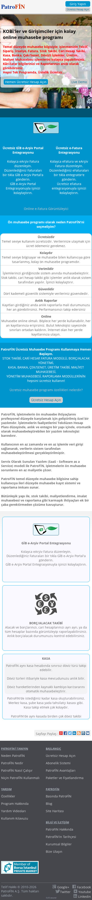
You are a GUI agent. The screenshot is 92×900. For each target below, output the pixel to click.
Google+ (63, 887)
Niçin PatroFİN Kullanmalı (20, 778)
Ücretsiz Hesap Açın (78, 9)
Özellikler (8, 796)
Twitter (65, 892)
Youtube (84, 892)
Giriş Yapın (78, 4)
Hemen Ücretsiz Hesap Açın (25, 82)
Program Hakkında (15, 803)
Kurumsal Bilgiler (59, 844)
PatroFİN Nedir (12, 763)
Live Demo (79, 82)
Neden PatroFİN (13, 756)
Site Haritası (55, 811)
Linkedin (84, 896)
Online (46, 209)
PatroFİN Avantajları (60, 770)
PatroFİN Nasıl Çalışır (17, 770)
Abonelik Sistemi (58, 763)
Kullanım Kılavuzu (14, 818)
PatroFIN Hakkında (59, 829)
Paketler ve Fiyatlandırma (65, 778)
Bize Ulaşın (54, 851)
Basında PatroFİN (58, 796)
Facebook (84, 887)
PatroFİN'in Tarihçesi (61, 837)
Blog (49, 803)
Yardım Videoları (13, 811)
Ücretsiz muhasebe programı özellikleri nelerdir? (46, 390)
